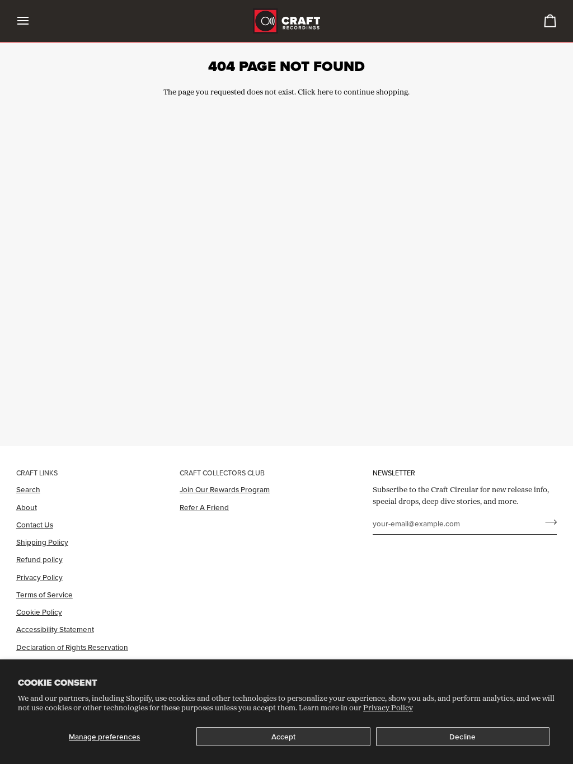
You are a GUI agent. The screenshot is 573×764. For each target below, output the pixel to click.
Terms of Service (44, 594)
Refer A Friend (204, 507)
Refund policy (39, 559)
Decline (462, 736)
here (325, 91)
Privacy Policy (388, 707)
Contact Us (34, 524)
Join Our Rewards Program (225, 489)
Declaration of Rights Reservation (72, 647)
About (26, 507)
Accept (283, 736)
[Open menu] (33, 21)
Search (28, 489)
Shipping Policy (42, 542)
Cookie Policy (39, 611)
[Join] (547, 522)
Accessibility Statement (55, 629)
